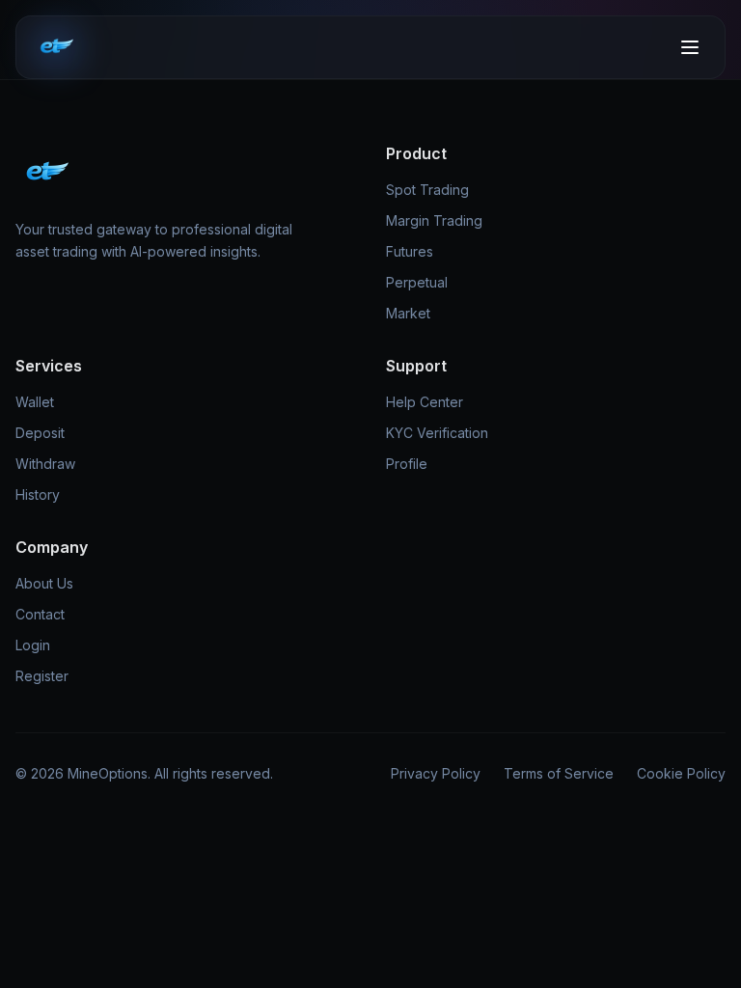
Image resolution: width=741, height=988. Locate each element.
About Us (44, 583)
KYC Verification (437, 433)
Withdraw (45, 463)
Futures (409, 251)
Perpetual (417, 282)
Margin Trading (434, 220)
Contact (40, 614)
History (37, 494)
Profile (406, 463)
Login (32, 645)
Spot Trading (427, 189)
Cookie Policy (681, 773)
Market (408, 313)
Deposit (40, 433)
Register (42, 676)
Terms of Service (559, 773)
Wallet (34, 402)
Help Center (424, 402)
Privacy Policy (435, 773)
